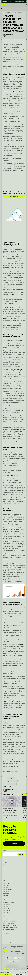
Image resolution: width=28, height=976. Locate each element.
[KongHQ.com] (4, 5)
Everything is (14, 961)
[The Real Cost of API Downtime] (11, 809)
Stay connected (6, 850)
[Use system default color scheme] (15, 958)
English (9, 957)
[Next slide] (25, 794)
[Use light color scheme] (18, 958)
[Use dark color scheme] (21, 958)
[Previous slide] (22, 794)
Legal (4, 877)
